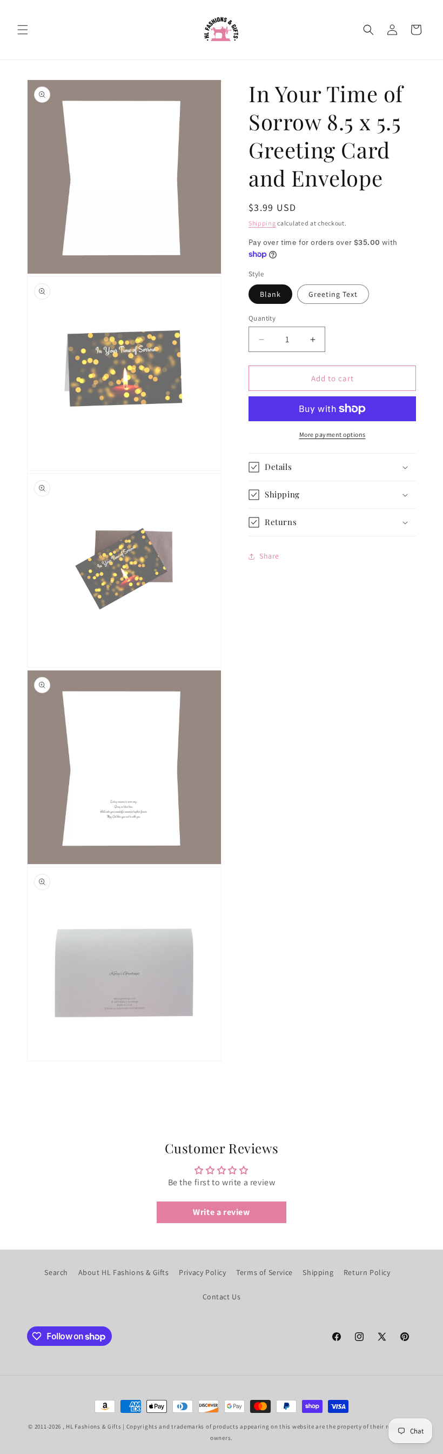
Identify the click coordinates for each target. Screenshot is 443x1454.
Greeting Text (333, 294)
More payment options (332, 434)
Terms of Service (264, 1272)
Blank (270, 294)
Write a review (221, 1212)
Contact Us (222, 1297)
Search (56, 1272)
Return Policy (367, 1272)
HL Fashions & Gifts (93, 1426)
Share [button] (269, 556)
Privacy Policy (202, 1272)
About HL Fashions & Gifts (123, 1272)
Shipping (262, 223)
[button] (23, 30)
